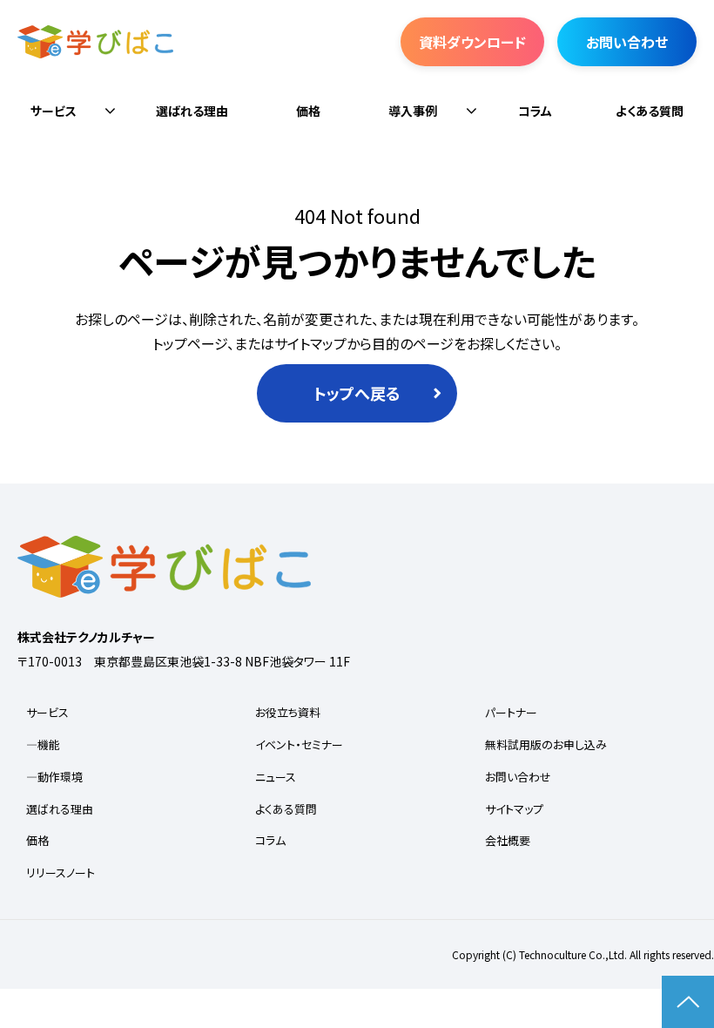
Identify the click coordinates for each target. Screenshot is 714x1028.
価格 (308, 110)
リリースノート (60, 872)
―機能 (43, 744)
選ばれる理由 (192, 110)
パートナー (511, 712)
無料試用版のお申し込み (546, 744)
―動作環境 (54, 776)
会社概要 (507, 840)
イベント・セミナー (299, 744)
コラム (535, 110)
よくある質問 (650, 110)
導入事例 (412, 110)
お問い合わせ (627, 41)
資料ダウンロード (472, 41)
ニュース (275, 776)
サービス (53, 110)
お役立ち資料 (287, 712)
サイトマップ (514, 809)
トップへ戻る (357, 393)
